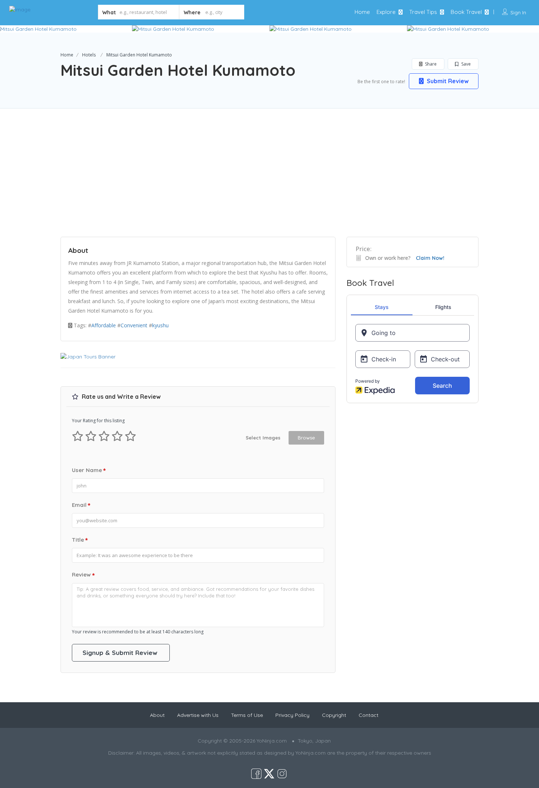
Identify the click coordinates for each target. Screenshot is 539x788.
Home (362, 11)
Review (83, 574)
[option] (201, 29)
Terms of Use (247, 715)
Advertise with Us (198, 715)
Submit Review (447, 81)
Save (465, 64)
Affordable (103, 325)
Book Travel (466, 11)
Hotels (89, 55)
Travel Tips (423, 11)
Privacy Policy (292, 715)
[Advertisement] (269, 178)
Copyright (334, 715)
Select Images (263, 438)
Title (80, 540)
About (157, 715)
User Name (89, 470)
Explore (386, 11)
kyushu (160, 325)
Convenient (134, 325)
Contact (368, 715)
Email (81, 505)
